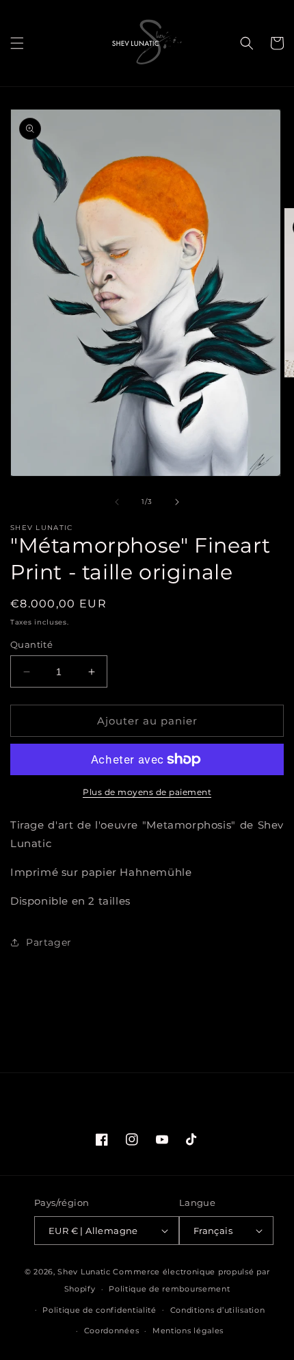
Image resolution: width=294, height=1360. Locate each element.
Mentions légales (188, 1330)
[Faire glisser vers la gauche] (117, 502)
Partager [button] (49, 942)
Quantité (31, 644)
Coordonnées (111, 1330)
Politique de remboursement (169, 1289)
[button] (17, 43)
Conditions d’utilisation (217, 1310)
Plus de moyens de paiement (147, 792)
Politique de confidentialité (99, 1310)
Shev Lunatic (83, 1271)
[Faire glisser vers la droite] (177, 502)
